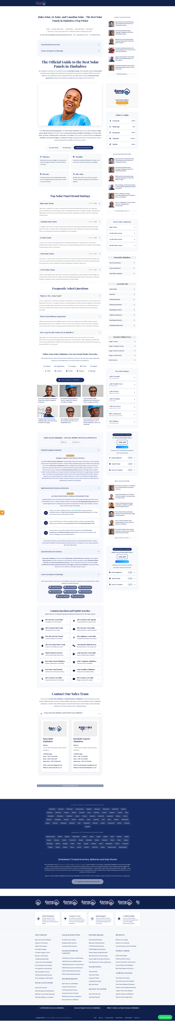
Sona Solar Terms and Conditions (125, 981)
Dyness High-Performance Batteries (99, 959)
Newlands (49, 819)
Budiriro (48, 823)
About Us (101, 1017)
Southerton (69, 816)
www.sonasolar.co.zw (55, 767)
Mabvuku (116, 819)
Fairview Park (111, 823)
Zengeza (84, 816)
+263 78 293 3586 (71, 587)
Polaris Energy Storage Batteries (98, 952)
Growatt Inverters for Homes (70, 993)
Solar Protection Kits (95, 994)
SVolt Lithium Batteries (95, 940)
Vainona (77, 816)
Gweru (112, 836)
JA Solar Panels (93, 971)
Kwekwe (119, 836)
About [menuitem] (106, 8)
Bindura (112, 840)
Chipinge (86, 843)
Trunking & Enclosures (116, 325)
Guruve (101, 843)
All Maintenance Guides (121, 211)
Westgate (97, 809)
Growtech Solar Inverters (69, 987)
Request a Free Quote (41, 943)
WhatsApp (92, 371)
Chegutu (49, 840)
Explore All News (121, 74)
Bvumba (105, 836)
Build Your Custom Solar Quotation (45, 994)
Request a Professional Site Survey (89, 881)
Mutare (91, 836)
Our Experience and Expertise (43, 968)
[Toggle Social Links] (2, 512)
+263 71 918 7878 (78, 596)
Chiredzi (74, 819)
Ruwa (126, 812)
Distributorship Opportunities (43, 975)
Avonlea (103, 823)
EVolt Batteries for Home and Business (100, 962)
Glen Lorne (60, 809)
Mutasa (72, 847)
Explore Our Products (41, 946)
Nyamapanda (109, 843)
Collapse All (76, 442)
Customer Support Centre (42, 952)
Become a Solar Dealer (41, 956)
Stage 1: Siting (113, 341)
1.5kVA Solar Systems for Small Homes (72, 958)
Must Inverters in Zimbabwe (70, 983)
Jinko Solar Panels (94, 975)
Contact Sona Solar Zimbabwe (43, 962)
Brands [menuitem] (72, 8)
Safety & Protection (115, 304)
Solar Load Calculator (41, 987)
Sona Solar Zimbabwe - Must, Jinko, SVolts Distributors (58, 1018)
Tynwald (120, 812)
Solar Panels (113, 289)
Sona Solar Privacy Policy (123, 978)
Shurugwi (65, 843)
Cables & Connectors (115, 315)
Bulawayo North (123, 847)
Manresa (118, 816)
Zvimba (72, 843)
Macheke (86, 847)
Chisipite (66, 812)
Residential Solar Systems (69, 943)
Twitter (84, 366)
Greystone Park (79, 809)
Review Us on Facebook (122, 943)
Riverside (95, 823)
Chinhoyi (97, 840)
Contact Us (136, 1017)
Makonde (94, 843)
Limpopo (126, 840)
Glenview (55, 823)
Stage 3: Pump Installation (116, 351)
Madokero (112, 812)
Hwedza (79, 847)
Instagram (73, 366)
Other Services (113, 360)
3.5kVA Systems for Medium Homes (72, 961)
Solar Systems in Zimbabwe (70, 380)
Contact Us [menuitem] (136, 8)
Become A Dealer (109, 1017)
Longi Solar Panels (94, 978)
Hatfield (104, 812)
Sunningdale (58, 819)
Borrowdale (52, 809)
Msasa (89, 812)
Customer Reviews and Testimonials (126, 946)
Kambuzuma (110, 816)
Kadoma (127, 836)
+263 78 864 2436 (75, 510)
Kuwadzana (63, 823)
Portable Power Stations (69, 940)
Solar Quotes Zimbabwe (79, 864)
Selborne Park (76, 836)
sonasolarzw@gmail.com (54, 765)
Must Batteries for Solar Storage (98, 956)
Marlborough (106, 809)
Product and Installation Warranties (126, 987)
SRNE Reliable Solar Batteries (97, 949)
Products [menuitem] (63, 8)
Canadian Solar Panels (95, 981)
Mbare (109, 819)
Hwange (81, 840)
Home (95, 1017)
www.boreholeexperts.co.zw (87, 767)
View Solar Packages (41, 949)
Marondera (104, 840)
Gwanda (117, 843)
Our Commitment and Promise (43, 965)
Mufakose (81, 819)
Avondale (123, 809)
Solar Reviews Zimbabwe (64, 864)
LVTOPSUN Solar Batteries (96, 946)
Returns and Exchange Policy (124, 997)
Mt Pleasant (70, 809)
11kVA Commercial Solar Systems (71, 971)
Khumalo (85, 836)
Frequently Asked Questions (84, 147)
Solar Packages (128, 1017)
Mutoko (58, 843)
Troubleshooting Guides (42, 959)
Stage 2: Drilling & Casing (116, 346)
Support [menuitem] (126, 8)
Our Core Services (115, 263)
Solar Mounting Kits (94, 997)
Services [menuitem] (80, 8)
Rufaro (88, 819)
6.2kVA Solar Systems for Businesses (72, 968)
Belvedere (49, 812)
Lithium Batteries (114, 299)
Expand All (64, 442)
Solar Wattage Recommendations (44, 991)
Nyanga (98, 836)
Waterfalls (96, 812)
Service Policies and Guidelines (124, 965)
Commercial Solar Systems (69, 946)
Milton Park (58, 812)
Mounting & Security (115, 320)
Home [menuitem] (48, 8)
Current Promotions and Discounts (126, 962)
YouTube (70, 371)
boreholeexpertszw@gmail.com (87, 765)
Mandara (74, 812)
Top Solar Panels (53, 147)
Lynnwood (92, 816)
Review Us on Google (122, 940)
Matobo (103, 847)
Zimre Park (96, 819)
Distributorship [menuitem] (115, 8)
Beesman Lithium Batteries (97, 943)
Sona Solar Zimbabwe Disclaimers (125, 984)
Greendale (81, 812)
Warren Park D (125, 819)
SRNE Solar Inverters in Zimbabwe (71, 996)
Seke (79, 823)
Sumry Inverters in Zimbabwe (70, 999)
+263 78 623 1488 (86, 592)
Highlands (89, 809)
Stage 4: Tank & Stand (115, 355)
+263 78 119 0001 (56, 592)
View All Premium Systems (121, 538)
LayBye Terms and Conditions (124, 991)
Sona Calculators (115, 268)
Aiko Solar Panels (93, 984)
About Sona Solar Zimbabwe (43, 940)
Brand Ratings (67, 147)
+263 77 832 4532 (71, 592)
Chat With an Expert (115, 273)
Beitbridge (89, 840)
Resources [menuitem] (89, 8)
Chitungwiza (51, 816)
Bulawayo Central (50, 836)
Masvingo (56, 840)
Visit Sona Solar (123, 102)
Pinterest (59, 371)
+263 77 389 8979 (63, 596)
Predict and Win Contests (123, 959)
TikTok (48, 371)
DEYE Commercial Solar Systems (71, 974)
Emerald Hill (115, 809)
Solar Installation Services (42, 972)
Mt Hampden (60, 816)
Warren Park (101, 816)
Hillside (119, 823)
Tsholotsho (95, 847)
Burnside (67, 836)
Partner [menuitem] (98, 8)
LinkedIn (94, 366)
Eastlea (125, 816)
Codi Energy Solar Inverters (69, 990)
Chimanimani (87, 823)
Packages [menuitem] (54, 8)
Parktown (127, 823)
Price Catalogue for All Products (44, 978)
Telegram (81, 371)
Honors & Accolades (121, 955)
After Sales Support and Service (125, 968)
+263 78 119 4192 (86, 761)
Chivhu (79, 843)
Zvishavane (125, 843)
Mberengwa (50, 843)
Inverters (112, 294)
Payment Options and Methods (124, 994)
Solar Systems (118, 1017)
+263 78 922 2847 (56, 587)
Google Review (60, 366)
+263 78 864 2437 (86, 587)
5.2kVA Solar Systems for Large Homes (73, 964)
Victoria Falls (73, 840)
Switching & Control (115, 310)
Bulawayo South (112, 847)
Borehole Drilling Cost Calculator (44, 997)
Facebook (47, 366)
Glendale (87, 826)
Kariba (119, 840)
